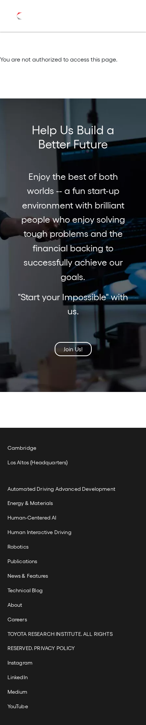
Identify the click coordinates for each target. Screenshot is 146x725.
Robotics (17, 546)
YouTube (17, 706)
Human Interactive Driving (39, 532)
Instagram (20, 662)
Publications (22, 561)
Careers (17, 619)
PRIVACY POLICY (54, 648)
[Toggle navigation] (120, 16)
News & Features (27, 575)
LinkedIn (17, 677)
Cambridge (22, 448)
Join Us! (73, 349)
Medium (17, 691)
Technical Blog (25, 590)
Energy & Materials (30, 503)
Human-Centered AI (32, 517)
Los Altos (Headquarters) (37, 462)
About (14, 605)
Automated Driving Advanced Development (61, 489)
